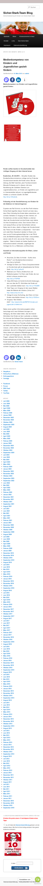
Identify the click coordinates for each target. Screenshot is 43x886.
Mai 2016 (6, 651)
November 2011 (8, 777)
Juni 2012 (6, 761)
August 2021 (7, 506)
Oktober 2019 (7, 558)
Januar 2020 (7, 551)
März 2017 (6, 630)
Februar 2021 (7, 520)
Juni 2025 (6, 431)
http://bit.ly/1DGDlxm (32, 297)
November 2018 (8, 583)
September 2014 (8, 698)
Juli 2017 (6, 621)
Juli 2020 (6, 537)
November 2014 (8, 693)
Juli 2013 (6, 730)
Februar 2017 (7, 632)
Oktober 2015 (7, 667)
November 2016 (8, 637)
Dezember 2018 (8, 581)
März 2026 (6, 410)
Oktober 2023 (7, 476)
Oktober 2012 (7, 752)
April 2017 (6, 628)
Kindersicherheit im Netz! (26, 36)
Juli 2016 (6, 646)
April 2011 (6, 791)
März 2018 (6, 602)
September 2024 (8, 452)
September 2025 (8, 424)
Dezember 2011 (8, 775)
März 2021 (6, 518)
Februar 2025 (7, 441)
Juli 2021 (6, 508)
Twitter (5, 391)
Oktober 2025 (7, 422)
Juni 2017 (6, 623)
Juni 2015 (6, 677)
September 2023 (8, 478)
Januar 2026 (7, 415)
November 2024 (8, 448)
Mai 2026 (6, 406)
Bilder (14, 36)
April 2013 (6, 737)
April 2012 (6, 766)
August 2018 (7, 590)
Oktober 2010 (7, 805)
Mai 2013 (6, 735)
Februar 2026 (7, 413)
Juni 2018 (6, 595)
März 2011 (6, 794)
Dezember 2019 (8, 553)
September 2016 (8, 642)
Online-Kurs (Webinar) (10, 374)
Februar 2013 (7, 742)
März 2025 (6, 438)
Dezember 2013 (8, 719)
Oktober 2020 (7, 530)
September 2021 (8, 504)
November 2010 (8, 803)
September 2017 (8, 616)
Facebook (6, 383)
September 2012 (8, 754)
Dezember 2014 (8, 691)
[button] (6, 79)
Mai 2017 (6, 625)
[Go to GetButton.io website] (37, 883)
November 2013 (8, 721)
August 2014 (7, 700)
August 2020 (7, 534)
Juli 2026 (6, 401)
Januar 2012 (7, 773)
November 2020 (8, 527)
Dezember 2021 (8, 497)
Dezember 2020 (8, 525)
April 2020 (6, 544)
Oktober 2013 (7, 724)
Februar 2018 (7, 604)
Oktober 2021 (7, 502)
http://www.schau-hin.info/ (15, 293)
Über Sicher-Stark (23, 41)
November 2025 (8, 420)
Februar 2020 (7, 548)
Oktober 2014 (7, 695)
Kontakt (6, 41)
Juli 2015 (6, 674)
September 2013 (8, 726)
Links (13, 41)
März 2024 (6, 464)
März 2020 (6, 546)
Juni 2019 (6, 567)
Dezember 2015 (8, 663)
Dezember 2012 (8, 747)
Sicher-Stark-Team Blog (18, 13)
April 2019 (6, 572)
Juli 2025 (6, 429)
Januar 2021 (7, 523)
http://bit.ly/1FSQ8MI (32, 286)
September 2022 (8, 481)
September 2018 (8, 588)
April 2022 (6, 487)
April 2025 (6, 436)
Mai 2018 (6, 597)
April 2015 (6, 681)
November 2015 (8, 665)
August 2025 (7, 427)
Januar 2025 (7, 443)
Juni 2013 (6, 733)
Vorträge (6, 378)
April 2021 (6, 516)
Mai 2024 (6, 459)
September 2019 (8, 560)
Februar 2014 (7, 714)
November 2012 (8, 749)
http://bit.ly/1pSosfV (17, 269)
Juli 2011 (6, 784)
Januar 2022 (7, 494)
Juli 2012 (6, 759)
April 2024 (6, 462)
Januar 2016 (7, 660)
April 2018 (6, 600)
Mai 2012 (6, 763)
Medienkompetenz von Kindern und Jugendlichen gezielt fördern (16, 65)
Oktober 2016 (7, 639)
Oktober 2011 (7, 780)
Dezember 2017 (8, 609)
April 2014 (6, 709)
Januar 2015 (7, 688)
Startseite (6, 36)
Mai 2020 (6, 541)
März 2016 (6, 656)
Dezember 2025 (8, 417)
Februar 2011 (7, 796)
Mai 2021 (6, 513)
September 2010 (8, 808)
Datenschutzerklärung (20, 45)
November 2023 (8, 473)
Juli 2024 (6, 455)
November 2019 (8, 555)
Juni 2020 (6, 539)
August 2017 (7, 618)
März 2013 (6, 740)
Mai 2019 (6, 569)
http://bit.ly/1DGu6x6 (10, 197)
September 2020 (8, 532)
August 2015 (7, 672)
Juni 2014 (6, 705)
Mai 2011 (6, 789)
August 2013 (7, 728)
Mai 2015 (6, 679)
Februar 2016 (7, 658)
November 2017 (8, 611)
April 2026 (6, 408)
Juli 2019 (6, 565)
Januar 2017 (7, 635)
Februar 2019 (7, 576)
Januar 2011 (7, 798)
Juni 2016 (6, 649)
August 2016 (7, 644)
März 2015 (6, 684)
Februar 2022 (7, 492)
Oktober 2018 (7, 586)
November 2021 (8, 499)
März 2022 (6, 490)
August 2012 (7, 756)
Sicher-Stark (19, 362)
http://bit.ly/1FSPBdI (13, 279)
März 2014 (6, 712)
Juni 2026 (6, 403)
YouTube (6, 393)
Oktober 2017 (7, 614)
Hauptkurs (6, 371)
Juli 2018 (6, 593)
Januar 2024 (7, 469)
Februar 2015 (7, 686)
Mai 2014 (6, 707)
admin (27, 73)
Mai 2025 (6, 434)
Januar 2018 (7, 607)
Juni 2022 (6, 483)
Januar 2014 (7, 716)
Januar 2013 (7, 745)
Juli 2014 (6, 702)
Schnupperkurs (8, 376)
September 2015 (8, 670)
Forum (5, 386)
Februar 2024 (7, 466)
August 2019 (7, 562)
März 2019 (6, 574)
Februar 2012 (7, 770)
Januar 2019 (7, 579)
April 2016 (6, 653)
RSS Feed (6, 388)
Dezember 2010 (8, 801)
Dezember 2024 (8, 445)
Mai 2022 (6, 485)
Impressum (7, 45)
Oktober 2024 (7, 450)
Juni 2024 (6, 457)
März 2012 (6, 768)
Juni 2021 (6, 511)
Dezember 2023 (8, 471)
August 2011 (7, 782)
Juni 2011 (6, 787)
